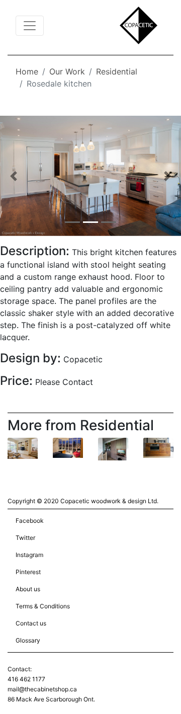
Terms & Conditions (43, 606)
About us (28, 589)
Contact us (31, 623)
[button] (13, 176)
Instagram (29, 555)
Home (27, 71)
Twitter (25, 537)
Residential (116, 71)
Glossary (28, 640)
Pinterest (28, 572)
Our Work (67, 71)
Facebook (30, 520)
